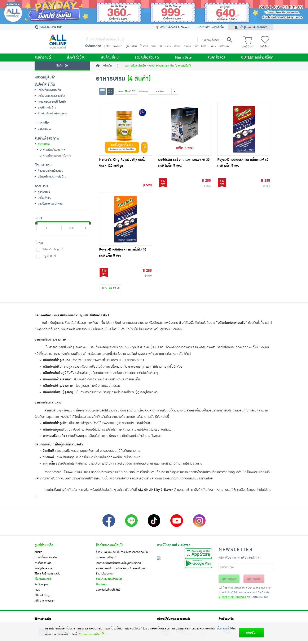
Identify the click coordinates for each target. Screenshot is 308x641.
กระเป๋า (187, 46)
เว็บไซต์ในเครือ (43, 579)
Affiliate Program (45, 601)
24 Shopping (42, 584)
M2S (37, 590)
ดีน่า (213, 46)
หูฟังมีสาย (131, 46)
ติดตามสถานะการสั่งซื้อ (211, 27)
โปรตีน (204, 46)
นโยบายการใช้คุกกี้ (106, 557)
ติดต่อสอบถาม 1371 (51, 27)
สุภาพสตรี (254, 578)
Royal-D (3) (49, 256)
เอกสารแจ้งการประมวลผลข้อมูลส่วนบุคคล (118, 563)
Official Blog (42, 595)
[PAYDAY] (154, 12)
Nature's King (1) (52, 249)
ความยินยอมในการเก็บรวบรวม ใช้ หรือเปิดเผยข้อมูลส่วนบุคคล (120, 571)
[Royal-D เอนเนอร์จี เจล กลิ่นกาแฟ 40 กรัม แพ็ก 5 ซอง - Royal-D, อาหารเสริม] (243, 129)
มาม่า (168, 46)
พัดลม (177, 46)
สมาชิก (38, 552)
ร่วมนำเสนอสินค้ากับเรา (109, 579)
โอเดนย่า (118, 46)
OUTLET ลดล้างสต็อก (257, 57)
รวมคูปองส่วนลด (147, 57)
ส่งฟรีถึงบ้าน (76, 57)
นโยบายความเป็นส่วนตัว (232, 596)
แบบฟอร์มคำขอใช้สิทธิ (108, 590)
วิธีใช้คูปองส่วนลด (44, 568)
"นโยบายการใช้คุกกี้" (92, 634)
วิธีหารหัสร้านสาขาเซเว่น (47, 574)
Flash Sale (183, 57)
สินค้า (59, 66)
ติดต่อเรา (101, 584)
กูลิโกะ (107, 46)
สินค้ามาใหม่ (110, 57)
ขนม (153, 46)
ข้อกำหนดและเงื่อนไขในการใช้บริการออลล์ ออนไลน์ (122, 552)
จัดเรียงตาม (143, 91)
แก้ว (196, 46)
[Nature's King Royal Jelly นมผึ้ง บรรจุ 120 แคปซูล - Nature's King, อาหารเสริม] (125, 129)
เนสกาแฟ (224, 46)
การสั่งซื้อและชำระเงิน (46, 557)
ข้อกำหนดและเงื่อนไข (109, 545)
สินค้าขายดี (43, 57)
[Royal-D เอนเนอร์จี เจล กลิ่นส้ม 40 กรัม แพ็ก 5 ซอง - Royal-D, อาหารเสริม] (125, 219)
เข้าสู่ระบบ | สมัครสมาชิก (253, 27)
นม (160, 46)
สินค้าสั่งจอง (216, 57)
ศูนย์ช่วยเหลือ (44, 545)
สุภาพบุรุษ (229, 578)
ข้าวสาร (144, 46)
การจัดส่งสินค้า (43, 563)
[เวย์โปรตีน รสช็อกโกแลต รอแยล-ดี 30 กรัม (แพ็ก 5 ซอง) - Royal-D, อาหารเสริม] (184, 129)
